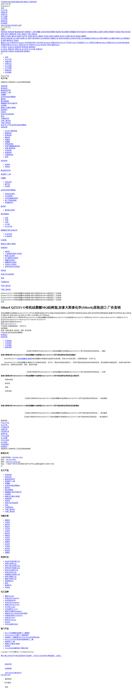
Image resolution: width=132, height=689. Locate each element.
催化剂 (7, 251)
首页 (2, 8)
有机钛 (7, 166)
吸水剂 (7, 533)
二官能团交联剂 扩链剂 (13, 253)
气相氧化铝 (5, 118)
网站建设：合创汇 (54, 656)
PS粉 (6, 222)
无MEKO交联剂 (10, 264)
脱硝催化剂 (9, 581)
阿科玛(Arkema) (10, 620)
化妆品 (7, 587)
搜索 (3, 29)
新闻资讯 (4, 21)
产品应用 (8, 343)
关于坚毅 (4, 19)
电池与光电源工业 (11, 570)
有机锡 (3, 112)
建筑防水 (8, 585)
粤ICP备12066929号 (8, 656)
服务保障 (8, 347)
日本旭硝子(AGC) (11, 609)
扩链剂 (7, 537)
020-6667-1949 (16, 25)
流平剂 (7, 529)
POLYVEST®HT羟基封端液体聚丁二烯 (19, 639)
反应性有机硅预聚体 (8, 97)
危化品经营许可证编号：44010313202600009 (31, 656)
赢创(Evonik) (9, 596)
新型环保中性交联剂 (12, 266)
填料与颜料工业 (10, 576)
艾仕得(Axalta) (10, 607)
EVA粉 (7, 224)
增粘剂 (7, 535)
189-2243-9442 (6, 25)
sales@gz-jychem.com (13, 462)
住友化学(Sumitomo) (12, 602)
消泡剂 (7, 539)
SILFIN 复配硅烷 (11, 131)
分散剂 (7, 531)
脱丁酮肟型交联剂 (11, 258)
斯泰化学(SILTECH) (12, 605)
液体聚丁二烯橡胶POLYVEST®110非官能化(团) (22, 637)
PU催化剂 (8, 236)
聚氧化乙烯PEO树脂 (8, 107)
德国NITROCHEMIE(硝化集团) (16, 613)
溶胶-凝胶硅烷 (10, 148)
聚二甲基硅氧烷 (10, 200)
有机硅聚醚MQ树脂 (24, 358)
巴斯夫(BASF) (10, 618)
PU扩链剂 (8, 234)
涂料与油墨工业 (10, 563)
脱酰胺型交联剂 (10, 262)
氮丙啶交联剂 (10, 210)
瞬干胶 (7, 184)
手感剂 (7, 546)
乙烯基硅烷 (9, 155)
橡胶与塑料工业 (10, 579)
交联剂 (7, 522)
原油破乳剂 (9, 202)
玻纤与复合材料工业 (12, 566)
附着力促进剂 (10, 256)
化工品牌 (4, 17)
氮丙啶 (3, 99)
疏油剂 (7, 550)
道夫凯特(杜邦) (10, 600)
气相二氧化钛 (6, 120)
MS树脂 (3, 105)
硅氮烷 (7, 139)
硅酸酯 (7, 142)
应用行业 (4, 14)
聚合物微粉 (5, 101)
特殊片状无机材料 (7, 114)
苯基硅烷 (8, 135)
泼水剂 (7, 544)
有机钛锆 (4, 88)
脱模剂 (7, 542)
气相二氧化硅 (6, 123)
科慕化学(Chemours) (12, 598)
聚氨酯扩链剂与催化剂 (9, 103)
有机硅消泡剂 (10, 194)
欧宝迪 (7, 622)
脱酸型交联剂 (10, 260)
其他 (2, 116)
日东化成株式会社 (11, 624)
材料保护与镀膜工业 (12, 568)
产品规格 (8, 345)
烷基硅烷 (8, 152)
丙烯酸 (3, 94)
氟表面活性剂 (6, 90)
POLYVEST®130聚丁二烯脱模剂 (17, 635)
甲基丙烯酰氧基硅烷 (12, 146)
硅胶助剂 (4, 110)
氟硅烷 (7, 137)
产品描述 (8, 341)
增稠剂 (7, 552)
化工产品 (4, 10)
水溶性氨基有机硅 (11, 198)
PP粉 (6, 220)
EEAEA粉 (8, 226)
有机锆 (7, 164)
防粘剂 (7, 526)
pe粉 (6, 218)
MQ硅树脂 (9, 196)
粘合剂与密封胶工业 (12, 561)
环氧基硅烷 (9, 144)
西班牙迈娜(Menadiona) (13, 611)
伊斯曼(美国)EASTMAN (13, 615)
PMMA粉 (8, 182)
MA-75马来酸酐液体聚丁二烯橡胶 (17, 633)
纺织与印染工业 (10, 572)
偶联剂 (7, 520)
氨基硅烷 (8, 133)
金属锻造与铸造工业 (12, 574)
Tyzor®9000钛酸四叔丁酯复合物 (16, 648)
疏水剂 (7, 548)
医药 (6, 583)
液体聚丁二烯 (6, 92)
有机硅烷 (4, 86)
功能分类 (4, 12)
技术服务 (4, 23)
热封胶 (7, 186)
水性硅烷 (8, 150)
